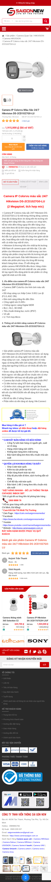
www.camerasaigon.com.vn (26, 836)
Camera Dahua (9, 842)
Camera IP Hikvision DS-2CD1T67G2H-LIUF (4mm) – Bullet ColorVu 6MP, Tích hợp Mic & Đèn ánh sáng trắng (37, 619)
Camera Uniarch (9, 849)
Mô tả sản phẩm (10, 182)
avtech (28, 849)
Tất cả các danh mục (9, 21)
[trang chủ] (3, 36)
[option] (25, 70)
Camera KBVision (24, 842)
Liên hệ (6, 683)
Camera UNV (38, 845)
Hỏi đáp (23, 187)
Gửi (44, 665)
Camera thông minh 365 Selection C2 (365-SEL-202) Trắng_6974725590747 (13, 619)
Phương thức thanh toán (13, 719)
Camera (21, 849)
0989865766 (13, 167)
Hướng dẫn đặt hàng (11, 724)
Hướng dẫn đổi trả (10, 733)
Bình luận (43, 182)
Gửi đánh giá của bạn (40, 553)
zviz (42, 849)
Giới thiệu (7, 678)
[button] (13, 147)
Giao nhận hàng (9, 728)
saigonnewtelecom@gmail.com (20, 832)
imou (12, 852)
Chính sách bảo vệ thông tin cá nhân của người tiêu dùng (24, 702)
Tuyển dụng (8, 697)
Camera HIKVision (41, 839)
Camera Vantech (19, 845)
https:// (12, 836)
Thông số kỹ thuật (28, 182)
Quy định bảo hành (11, 692)
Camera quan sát (24, 839)
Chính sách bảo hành (11, 738)
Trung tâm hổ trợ (10, 715)
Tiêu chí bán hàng (10, 687)
